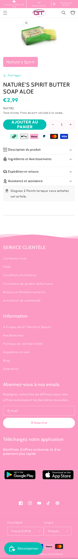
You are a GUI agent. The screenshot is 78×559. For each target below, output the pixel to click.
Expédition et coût (16, 352)
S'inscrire (39, 423)
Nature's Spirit (20, 61)
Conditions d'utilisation (20, 275)
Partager (14, 75)
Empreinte (11, 369)
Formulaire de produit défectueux (28, 284)
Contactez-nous (15, 258)
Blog (6, 360)
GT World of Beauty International (44, 554)
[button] (63, 12)
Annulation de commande (22, 300)
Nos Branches (13, 335)
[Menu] (5, 12)
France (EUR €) (21, 531)
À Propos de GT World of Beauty (27, 327)
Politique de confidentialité (23, 344)
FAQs (7, 267)
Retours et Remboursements (24, 292)
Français (53, 531)
